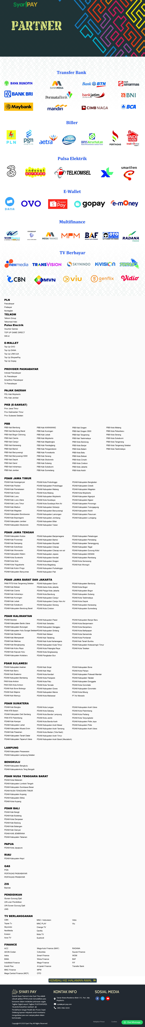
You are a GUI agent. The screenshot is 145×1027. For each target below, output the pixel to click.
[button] (132, 1022)
